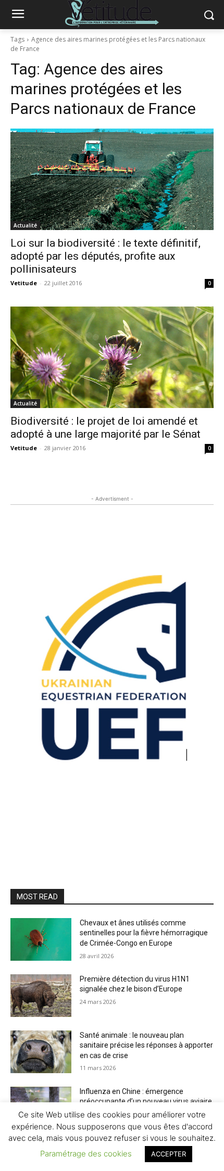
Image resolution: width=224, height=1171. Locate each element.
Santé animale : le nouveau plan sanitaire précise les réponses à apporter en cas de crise (146, 1045)
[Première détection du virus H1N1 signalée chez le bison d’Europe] (40, 995)
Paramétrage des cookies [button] (86, 1154)
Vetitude (23, 283)
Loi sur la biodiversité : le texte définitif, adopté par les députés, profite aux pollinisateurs (105, 256)
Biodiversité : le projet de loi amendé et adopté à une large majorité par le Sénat (105, 427)
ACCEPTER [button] (168, 1154)
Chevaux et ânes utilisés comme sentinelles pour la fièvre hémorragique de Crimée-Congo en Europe (144, 933)
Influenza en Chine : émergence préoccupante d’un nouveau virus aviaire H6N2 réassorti (146, 1101)
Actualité (25, 225)
